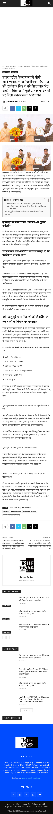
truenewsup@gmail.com (31, 778)
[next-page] (7, 637)
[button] (4, 3)
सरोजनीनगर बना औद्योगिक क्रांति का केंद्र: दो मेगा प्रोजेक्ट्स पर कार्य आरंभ (28, 207)
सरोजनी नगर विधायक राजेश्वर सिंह (11, 515)
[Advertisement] (26, 37)
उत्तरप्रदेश (6, 511)
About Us (16, 804)
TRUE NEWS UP (15, 508)
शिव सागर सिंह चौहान (12, 102)
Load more (26, 710)
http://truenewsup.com (26, 581)
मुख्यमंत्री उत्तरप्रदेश (16, 511)
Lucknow (14, 72)
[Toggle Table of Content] (45, 200)
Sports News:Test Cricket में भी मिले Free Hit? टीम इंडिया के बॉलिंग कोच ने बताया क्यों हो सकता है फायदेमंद (33, 671)
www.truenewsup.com (41, 508)
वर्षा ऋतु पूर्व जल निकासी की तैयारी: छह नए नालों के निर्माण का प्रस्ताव (24, 213)
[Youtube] (39, 794)
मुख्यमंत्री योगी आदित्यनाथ (29, 511)
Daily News (12, 66)
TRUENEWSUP (26, 508)
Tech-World (38, 807)
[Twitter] (18, 108)
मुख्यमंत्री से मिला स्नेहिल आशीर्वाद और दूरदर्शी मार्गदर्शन (25, 204)
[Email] (29, 108)
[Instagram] (19, 794)
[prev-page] (4, 637)
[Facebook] (12, 108)
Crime (46, 807)
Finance (28, 807)
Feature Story (19, 807)
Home (4, 66)
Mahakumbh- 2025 (38, 804)
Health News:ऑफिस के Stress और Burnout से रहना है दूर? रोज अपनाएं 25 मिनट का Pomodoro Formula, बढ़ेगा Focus (34, 699)
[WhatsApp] (24, 108)
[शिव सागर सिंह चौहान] (4, 102)
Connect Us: (25, 804)
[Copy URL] (35, 108)
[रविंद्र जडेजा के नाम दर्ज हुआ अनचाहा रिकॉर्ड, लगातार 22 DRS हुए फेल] (9, 615)
